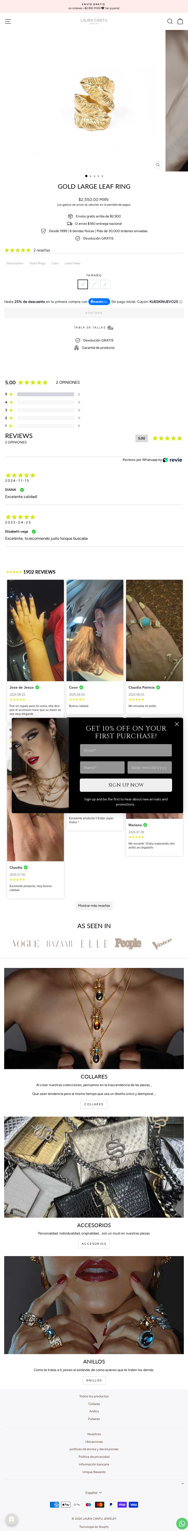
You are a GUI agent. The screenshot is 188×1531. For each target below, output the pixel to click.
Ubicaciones (94, 1442)
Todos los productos (94, 1396)
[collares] (94, 1018)
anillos (94, 1380)
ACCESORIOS (94, 1244)
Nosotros (94, 1434)
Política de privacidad (94, 1457)
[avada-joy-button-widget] (12, 1519)
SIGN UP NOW (126, 785)
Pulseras (94, 1419)
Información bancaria (94, 1464)
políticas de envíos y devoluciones (94, 1449)
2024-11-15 (17, 481)
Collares (94, 1404)
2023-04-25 (18, 522)
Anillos (94, 1411)
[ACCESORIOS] (94, 1167)
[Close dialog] (177, 724)
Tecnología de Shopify (94, 1527)
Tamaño (94, 275)
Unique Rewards (94, 1472)
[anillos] (94, 1305)
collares (94, 1104)
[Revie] (172, 460)
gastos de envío (73, 204)
